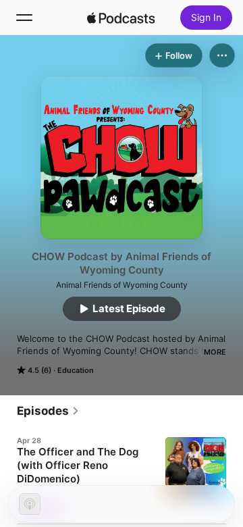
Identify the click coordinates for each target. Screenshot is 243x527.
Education (75, 370)
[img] (121, 17)
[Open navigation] (24, 17)
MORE (215, 352)
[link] (48, 410)
